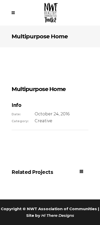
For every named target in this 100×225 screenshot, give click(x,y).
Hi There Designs (57, 215)
